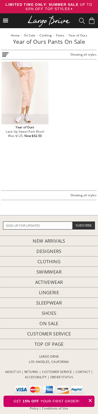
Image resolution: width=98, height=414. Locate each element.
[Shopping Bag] (91, 20)
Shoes (49, 313)
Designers (48, 251)
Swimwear (49, 272)
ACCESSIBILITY (36, 377)
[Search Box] (82, 21)
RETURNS (31, 372)
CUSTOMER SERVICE (57, 372)
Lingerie (49, 292)
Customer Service (49, 334)
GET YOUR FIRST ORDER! (53, 400)
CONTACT (83, 372)
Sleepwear (49, 303)
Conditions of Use (55, 408)
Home (15, 35)
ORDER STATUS (61, 377)
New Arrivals (49, 241)
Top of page (49, 344)
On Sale (49, 323)
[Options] (5, 54)
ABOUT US (13, 372)
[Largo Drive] (49, 18)
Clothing (49, 261)
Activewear (49, 282)
